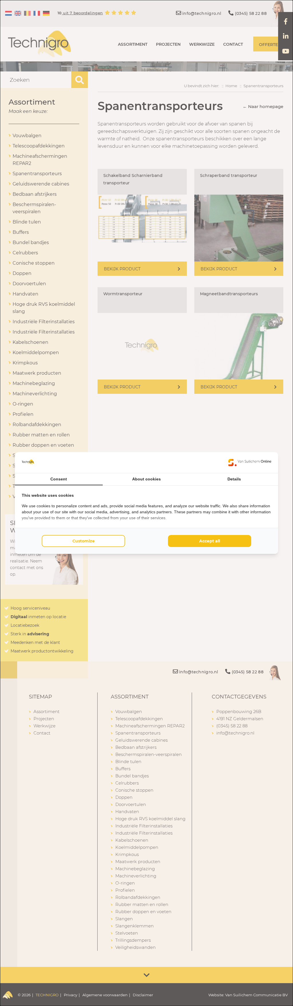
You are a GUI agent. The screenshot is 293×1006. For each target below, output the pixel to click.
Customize (83, 541)
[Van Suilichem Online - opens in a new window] (249, 462)
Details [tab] (234, 479)
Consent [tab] (58, 479)
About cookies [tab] (146, 479)
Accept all (209, 541)
